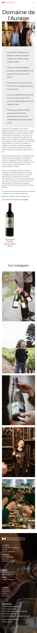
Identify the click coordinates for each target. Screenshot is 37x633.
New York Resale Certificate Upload (16, 616)
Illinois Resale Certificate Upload (14, 611)
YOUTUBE (5, 596)
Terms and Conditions (10, 619)
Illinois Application (9, 609)
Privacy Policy (7, 622)
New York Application (10, 614)
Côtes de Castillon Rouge (10, 245)
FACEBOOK (6, 589)
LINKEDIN (5, 594)
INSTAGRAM (6, 592)
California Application (10, 606)
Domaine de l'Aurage (9, 240)
